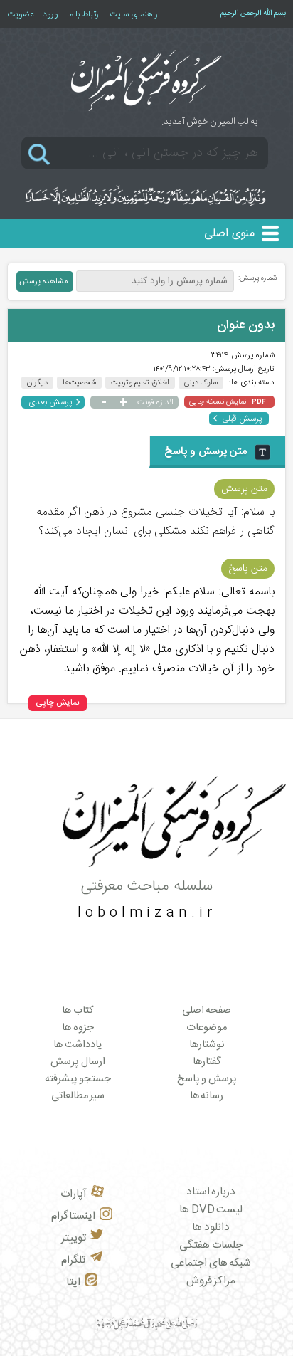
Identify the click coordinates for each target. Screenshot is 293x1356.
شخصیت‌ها (79, 383)
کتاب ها (78, 1010)
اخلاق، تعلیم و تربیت (140, 383)
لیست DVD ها (211, 1210)
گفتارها (207, 1062)
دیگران (37, 383)
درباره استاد (211, 1192)
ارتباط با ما (84, 14)
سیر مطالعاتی (78, 1096)
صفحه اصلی (207, 1010)
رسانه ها (207, 1096)
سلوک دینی (201, 383)
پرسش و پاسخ (207, 1079)
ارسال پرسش (77, 1062)
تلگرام (73, 1260)
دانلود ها (211, 1227)
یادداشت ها (77, 1044)
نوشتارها (207, 1044)
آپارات (73, 1194)
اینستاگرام (73, 1216)
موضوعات (206, 1027)
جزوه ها (78, 1027)
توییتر (73, 1238)
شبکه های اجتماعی (211, 1263)
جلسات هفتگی (211, 1245)
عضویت (20, 14)
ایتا (73, 1282)
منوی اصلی (229, 233)
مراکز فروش (211, 1281)
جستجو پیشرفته (78, 1079)
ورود (50, 14)
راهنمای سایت (134, 14)
